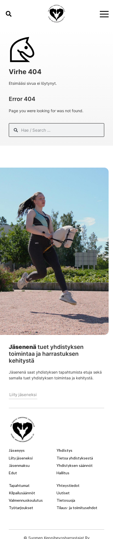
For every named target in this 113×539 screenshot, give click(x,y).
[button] (8, 14)
